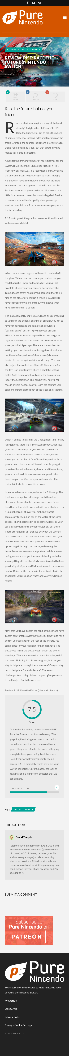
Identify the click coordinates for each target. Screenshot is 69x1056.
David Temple (15, 74)
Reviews (12, 50)
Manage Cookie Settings (18, 1025)
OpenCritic (11, 1008)
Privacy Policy (13, 1016)
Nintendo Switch (30, 50)
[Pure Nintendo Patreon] (29, 930)
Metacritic (11, 1000)
